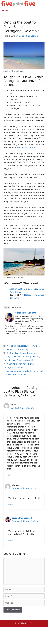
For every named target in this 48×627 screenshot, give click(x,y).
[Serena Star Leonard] (9, 321)
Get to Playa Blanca (30, 356)
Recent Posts (16, 307)
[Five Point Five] (18, 3)
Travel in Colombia (25, 360)
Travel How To (24, 346)
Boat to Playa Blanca (16, 353)
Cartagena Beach (11, 356)
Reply (9, 475)
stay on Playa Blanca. (26, 147)
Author (7, 307)
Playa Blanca (9, 360)
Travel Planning (21, 349)
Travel (13, 346)
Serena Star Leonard (25, 313)
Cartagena (32, 353)
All (8, 346)
